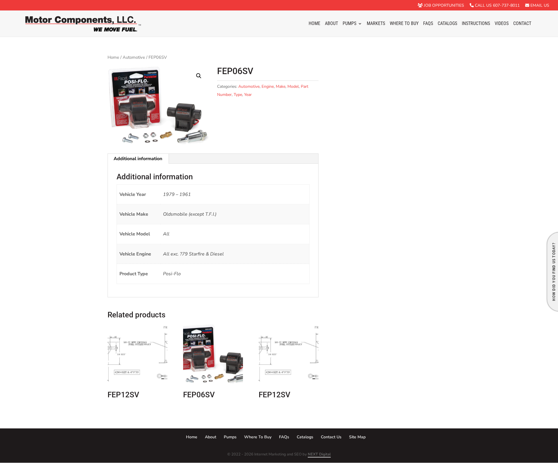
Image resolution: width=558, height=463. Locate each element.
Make (280, 86)
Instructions (476, 24)
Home (314, 24)
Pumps (349, 24)
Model (293, 86)
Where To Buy (404, 24)
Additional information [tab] (138, 158)
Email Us (539, 5)
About (331, 24)
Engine (268, 86)
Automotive (134, 57)
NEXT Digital (319, 454)
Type (238, 94)
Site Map (357, 437)
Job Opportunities (443, 5)
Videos (502, 24)
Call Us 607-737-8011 (497, 5)
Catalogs (447, 24)
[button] (199, 76)
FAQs (428, 24)
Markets (376, 24)
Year (248, 94)
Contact (522, 24)
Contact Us (331, 437)
